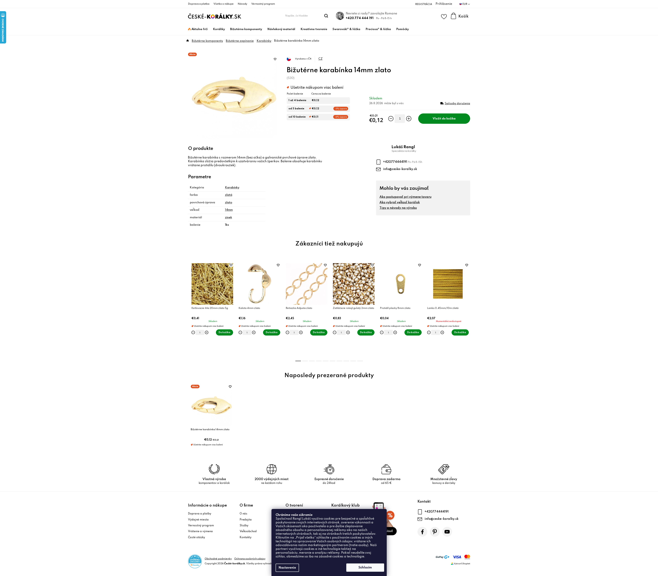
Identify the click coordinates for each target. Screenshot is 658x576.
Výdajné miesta (198, 519)
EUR (465, 4)
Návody (242, 4)
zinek (228, 217)
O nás (243, 513)
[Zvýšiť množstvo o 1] (408, 118)
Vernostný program (263, 4)
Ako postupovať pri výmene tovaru (405, 197)
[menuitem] (197, 29)
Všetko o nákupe (223, 4)
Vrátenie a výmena (200, 531)
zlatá (228, 195)
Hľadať (326, 16)
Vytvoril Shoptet (462, 564)
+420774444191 (395, 161)
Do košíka (449, 118)
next (467, 309)
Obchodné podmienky (218, 559)
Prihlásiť (387, 531)
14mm (229, 210)
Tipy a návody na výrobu (398, 208)
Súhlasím (365, 567)
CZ (320, 58)
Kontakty (246, 537)
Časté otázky (196, 537)
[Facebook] (422, 532)
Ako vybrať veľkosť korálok (399, 202)
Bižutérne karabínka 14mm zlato (210, 429)
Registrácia (423, 4)
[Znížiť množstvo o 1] (390, 118)
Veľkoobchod (248, 531)
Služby (244, 525)
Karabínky (232, 187)
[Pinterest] (435, 532)
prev (191, 309)
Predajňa (246, 519)
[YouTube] (447, 532)
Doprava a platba (198, 4)
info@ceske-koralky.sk (400, 169)
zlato (228, 202)
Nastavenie (287, 567)
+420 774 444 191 (359, 18)
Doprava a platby (199, 513)
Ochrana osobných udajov (249, 559)
